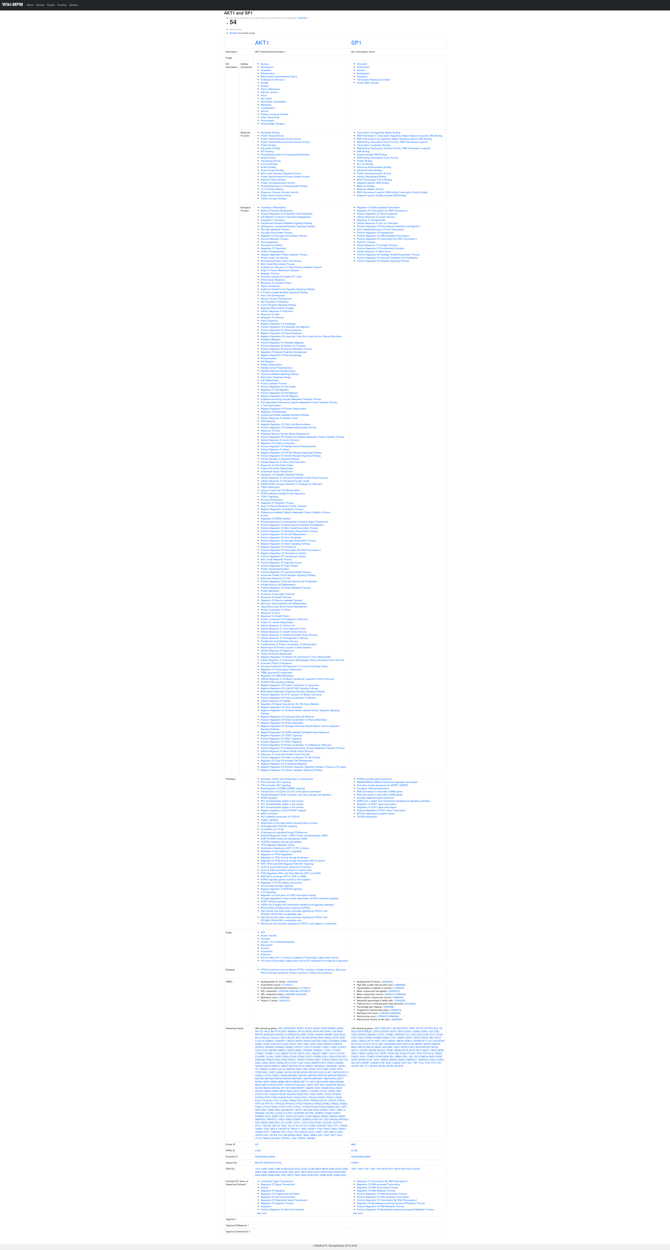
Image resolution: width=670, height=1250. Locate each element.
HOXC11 (408, 1040)
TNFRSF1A (284, 1128)
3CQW (311, 1168)
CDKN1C (259, 1047)
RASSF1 (289, 1110)
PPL (325, 1100)
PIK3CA (312, 1097)
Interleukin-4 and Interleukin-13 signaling (281, 851)
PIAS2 (297, 1097)
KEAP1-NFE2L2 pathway (273, 901)
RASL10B (280, 1110)
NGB (293, 1088)
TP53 (319, 1128)
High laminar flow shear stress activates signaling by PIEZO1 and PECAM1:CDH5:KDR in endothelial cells (294, 912)
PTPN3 (306, 1106)
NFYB (412, 1050)
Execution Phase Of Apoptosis (276, 663)
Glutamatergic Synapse (272, 123)
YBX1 (340, 1135)
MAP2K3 (303, 1075)
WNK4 (314, 1135)
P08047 (355, 1162)
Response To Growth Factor (275, 616)
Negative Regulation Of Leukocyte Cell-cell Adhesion (287, 716)
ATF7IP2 (428, 1028)
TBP (415, 1062)
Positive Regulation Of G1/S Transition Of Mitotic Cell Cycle (291, 694)
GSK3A (259, 1066)
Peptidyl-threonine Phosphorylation (278, 370)
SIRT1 (282, 1116)
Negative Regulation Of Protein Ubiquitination (283, 408)
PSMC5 (344, 1103)
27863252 (400, 1000)
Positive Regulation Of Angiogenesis (375, 232)
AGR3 (324, 1028)
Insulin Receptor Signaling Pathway (278, 304)
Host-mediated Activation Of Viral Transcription (380, 229)
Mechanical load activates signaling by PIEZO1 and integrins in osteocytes (299, 923)
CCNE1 (259, 1044)
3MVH (325, 1168)
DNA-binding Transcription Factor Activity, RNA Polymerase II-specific (392, 142)
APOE (309, 1031)
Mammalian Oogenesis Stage (276, 377)
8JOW (310, 1175)
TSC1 (283, 1132)
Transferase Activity (271, 160)
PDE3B (282, 1094)
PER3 (391, 1053)
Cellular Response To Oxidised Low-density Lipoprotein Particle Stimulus (297, 678)
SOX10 (433, 1059)
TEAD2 (312, 1125)
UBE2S (303, 1132)
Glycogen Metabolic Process (275, 229)
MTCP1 (281, 1084)
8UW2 (323, 1175)
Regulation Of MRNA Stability (276, 518)
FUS (340, 1059)
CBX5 (400, 1031)
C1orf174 (259, 1040)
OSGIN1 (315, 1091)
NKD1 (318, 1088)
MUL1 (304, 1084)
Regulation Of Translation (273, 248)
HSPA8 (417, 1040)
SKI (295, 1116)
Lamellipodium (268, 107)
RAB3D (330, 1106)
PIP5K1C (330, 1097)
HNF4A (400, 1040)
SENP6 (362, 1059)
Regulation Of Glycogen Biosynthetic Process (284, 235)
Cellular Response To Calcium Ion (278, 625)
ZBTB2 (382, 1066)
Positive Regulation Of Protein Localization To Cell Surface (290, 757)
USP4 (340, 1132)
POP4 (300, 1100)
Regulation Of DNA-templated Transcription (378, 207)
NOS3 (339, 1088)
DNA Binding (363, 151)
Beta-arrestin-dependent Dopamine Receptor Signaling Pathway (293, 691)
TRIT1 (267, 1132)
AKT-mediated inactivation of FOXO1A (280, 816)
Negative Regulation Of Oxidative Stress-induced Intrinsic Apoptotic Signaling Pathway (300, 712)
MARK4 (259, 1081)
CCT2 (279, 1044)
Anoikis (264, 515)
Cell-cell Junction (269, 92)
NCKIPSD (331, 1084)
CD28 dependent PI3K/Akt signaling (279, 826)
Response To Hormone (272, 317)
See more (262, 1213)
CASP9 (306, 1040)
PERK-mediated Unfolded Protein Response (283, 493)
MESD (297, 1081)
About (30, 4)
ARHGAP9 (269, 1034)
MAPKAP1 (317, 1078)
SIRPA (275, 1116)
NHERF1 (300, 1088)
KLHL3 (321, 1072)
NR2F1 (354, 1053)
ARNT (303, 1034)
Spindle (264, 82)
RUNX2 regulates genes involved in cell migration (286, 879)
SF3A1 (369, 1059)
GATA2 (280, 1062)
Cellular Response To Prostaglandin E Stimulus (284, 638)
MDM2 (274, 1081)
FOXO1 (317, 1059)
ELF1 (433, 1034)
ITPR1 (340, 1069)
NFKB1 (390, 1050)
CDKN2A (269, 1047)
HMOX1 (309, 1066)
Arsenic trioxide (268, 935)
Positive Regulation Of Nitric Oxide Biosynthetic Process (289, 528)
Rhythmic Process (366, 242)
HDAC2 (363, 1040)
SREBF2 (375, 1062)
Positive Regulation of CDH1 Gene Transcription (381, 810)
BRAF (321, 1037)
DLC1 (308, 1053)
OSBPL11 (305, 1091)
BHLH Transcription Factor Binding (374, 179)
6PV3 (404, 1168)
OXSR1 (332, 1091)
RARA (271, 1110)
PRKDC (335, 1103)
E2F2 (413, 1034)
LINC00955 (389, 1044)
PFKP (268, 1097)
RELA (417, 1056)
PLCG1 (258, 1100)
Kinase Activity (268, 157)
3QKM (271, 1172)
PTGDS (274, 1106)
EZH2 (338, 1056)
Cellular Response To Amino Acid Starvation (283, 462)
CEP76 (308, 1047)
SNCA (281, 1119)
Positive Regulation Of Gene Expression (281, 330)
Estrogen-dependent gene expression (375, 797)
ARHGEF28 (294, 1034)
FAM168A (260, 1059)
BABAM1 (328, 1034)
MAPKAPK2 (330, 1078)
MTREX (405, 1047)
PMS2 (293, 1100)
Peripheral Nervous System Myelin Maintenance (285, 433)
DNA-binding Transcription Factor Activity (378, 157)
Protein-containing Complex (274, 114)
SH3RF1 (337, 1113)
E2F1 (407, 1034)
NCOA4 (341, 1084)
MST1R (266, 1084)
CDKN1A (327, 1044)
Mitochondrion (268, 73)
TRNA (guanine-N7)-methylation (277, 672)
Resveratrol (266, 945)
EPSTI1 (309, 1056)
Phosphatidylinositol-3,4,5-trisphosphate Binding (285, 154)
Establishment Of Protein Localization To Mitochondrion (289, 644)
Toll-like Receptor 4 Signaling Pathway (280, 458)
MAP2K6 (332, 1075)
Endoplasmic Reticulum (273, 79)
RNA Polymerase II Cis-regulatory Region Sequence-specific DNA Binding (394, 138)
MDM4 (281, 1081)
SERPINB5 (299, 1113)
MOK (326, 1081)
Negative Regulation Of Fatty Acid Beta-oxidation (285, 424)
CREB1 (298, 1050)
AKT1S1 (259, 1031)
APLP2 (301, 1031)
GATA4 (424, 1037)
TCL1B (298, 1125)
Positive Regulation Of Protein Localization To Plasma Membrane (294, 719)
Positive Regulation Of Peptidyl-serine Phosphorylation (288, 446)
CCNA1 (408, 1031)
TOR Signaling (268, 421)
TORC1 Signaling (269, 496)
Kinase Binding (268, 167)
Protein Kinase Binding (272, 170)
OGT (377, 1053)
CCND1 (424, 1031)
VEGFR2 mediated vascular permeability (281, 841)
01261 (258, 1150)
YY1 (367, 1066)
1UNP (264, 1168)
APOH (316, 1031)
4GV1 (297, 1172)
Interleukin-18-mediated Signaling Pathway (282, 474)
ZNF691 (302, 1138)
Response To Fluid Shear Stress (277, 465)
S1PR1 (289, 1113)
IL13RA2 (272, 1069)
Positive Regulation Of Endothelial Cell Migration (285, 326)
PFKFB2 (259, 1097)
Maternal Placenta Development (277, 210)
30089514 (395, 1009)
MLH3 (320, 1081)
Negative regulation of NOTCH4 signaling (281, 888)
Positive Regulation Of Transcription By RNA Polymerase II (291, 550)
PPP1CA (259, 1103)
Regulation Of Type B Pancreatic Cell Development (286, 760)
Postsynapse (267, 120)
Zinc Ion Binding (365, 164)
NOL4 (332, 1088)
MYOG (434, 1047)
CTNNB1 (269, 1053)
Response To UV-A (270, 612)
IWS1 (265, 1072)
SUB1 (389, 1062)
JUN (434, 1040)
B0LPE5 (259, 1162)
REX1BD (307, 1110)
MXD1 (310, 1084)
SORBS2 (307, 1119)
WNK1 (306, 1135)
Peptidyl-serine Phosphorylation (277, 367)
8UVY (316, 1175)
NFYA (405, 1050)
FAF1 (344, 1056)
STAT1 (290, 1122)
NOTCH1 (259, 1091)
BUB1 (343, 1037)
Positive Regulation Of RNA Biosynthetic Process (382, 1193)
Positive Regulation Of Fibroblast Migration (282, 342)
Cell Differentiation (270, 380)
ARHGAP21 (402, 1028)
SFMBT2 (319, 1113)
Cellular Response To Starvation (277, 311)
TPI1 (439, 1062)
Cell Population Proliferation (275, 301)
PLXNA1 (284, 1100)
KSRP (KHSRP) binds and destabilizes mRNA (284, 838)
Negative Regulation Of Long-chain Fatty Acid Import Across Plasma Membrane (301, 336)
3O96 (331, 1168)
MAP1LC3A (409, 1044)
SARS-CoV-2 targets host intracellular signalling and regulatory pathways (297, 904)
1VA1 (366, 1168)
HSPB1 (342, 1066)
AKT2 (267, 1031)
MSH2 (258, 1084)
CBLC (325, 1040)
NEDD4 (267, 1088)
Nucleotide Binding (270, 132)
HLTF (384, 1040)
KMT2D (337, 1072)
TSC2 (290, 1132)
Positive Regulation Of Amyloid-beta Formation (380, 248)
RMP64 (424, 1056)
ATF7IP (420, 1028)
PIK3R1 (321, 1097)
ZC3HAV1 (276, 1138)
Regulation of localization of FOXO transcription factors (288, 895)
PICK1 (304, 1097)
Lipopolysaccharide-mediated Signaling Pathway (285, 414)
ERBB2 (317, 1056)
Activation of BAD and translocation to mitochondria (287, 778)
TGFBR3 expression (367, 816)
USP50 (258, 1135)
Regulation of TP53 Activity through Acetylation (285, 857)
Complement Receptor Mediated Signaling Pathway (286, 223)
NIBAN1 (310, 1088)
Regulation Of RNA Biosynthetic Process (377, 1187)
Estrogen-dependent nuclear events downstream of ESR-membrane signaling (299, 898)
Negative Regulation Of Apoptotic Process (282, 509)
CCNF (266, 1044)
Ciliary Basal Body (270, 117)
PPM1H (341, 1100)
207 (257, 1144)
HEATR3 (293, 1066)
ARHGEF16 (281, 1034)
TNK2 (304, 1128)
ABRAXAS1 (290, 1028)
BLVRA (306, 1037)
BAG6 (342, 1034)
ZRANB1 (311, 1138)
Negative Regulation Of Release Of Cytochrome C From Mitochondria (296, 656)
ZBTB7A (398, 1066)
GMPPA (315, 1062)
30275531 (305, 991)
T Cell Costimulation (271, 405)
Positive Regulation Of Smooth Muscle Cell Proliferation (289, 581)
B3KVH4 (268, 1162)
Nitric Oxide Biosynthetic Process (278, 264)
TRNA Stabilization (270, 487)
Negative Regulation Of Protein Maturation (282, 722)
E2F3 (420, 1034)
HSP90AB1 (332, 1066)
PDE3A (273, 1094)
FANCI (277, 1059)
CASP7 (393, 1031)
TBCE (284, 1125)
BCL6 (354, 1031)
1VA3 (378, 1168)
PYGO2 (322, 1106)
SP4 (358, 1062)
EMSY (279, 1056)
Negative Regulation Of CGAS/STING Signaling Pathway (289, 688)
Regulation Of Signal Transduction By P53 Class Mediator (290, 704)
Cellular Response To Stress (275, 449)
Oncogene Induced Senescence (373, 788)
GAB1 (258, 1062)
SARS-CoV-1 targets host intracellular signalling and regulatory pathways (393, 800)
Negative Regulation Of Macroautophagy (281, 355)
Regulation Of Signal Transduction (278, 1184)
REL (411, 1056)
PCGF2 (259, 1094)
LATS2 (267, 1075)
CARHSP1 (280, 1040)
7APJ (283, 1175)
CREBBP (307, 1050)
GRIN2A (339, 1062)
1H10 (257, 1168)
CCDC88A (334, 1040)
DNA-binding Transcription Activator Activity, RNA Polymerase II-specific (393, 148)
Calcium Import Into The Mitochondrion (280, 490)
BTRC (336, 1037)
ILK (284, 1069)
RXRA (354, 1059)
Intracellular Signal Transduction (277, 471)
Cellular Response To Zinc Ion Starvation (377, 223)
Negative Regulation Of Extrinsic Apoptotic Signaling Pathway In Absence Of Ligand (303, 766)
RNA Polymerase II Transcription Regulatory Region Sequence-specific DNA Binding (399, 135)
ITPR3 (258, 1072)
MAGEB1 (293, 1075)
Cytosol (264, 85)
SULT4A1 (327, 1122)
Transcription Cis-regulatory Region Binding (378, 132)
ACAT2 (308, 1028)
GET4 (287, 1062)
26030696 (388, 1006)
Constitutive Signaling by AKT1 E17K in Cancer (285, 848)
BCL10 (258, 1037)
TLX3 (421, 1062)
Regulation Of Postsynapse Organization (281, 669)
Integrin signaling (269, 819)
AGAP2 (317, 1028)
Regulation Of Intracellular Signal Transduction (284, 1200)
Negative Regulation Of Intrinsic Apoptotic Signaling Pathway (291, 770)
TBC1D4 (267, 1125)
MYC (316, 1084)
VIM (285, 1135)
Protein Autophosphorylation (275, 568)
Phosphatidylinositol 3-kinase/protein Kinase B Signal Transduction (294, 521)
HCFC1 (437, 1037)
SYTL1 (258, 1125)
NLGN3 (325, 1088)
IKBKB (263, 1069)
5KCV (304, 1172)
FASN (284, 1059)
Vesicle (264, 111)
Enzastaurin (267, 951)
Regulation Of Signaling (272, 1190)
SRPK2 (264, 1122)
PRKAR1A (308, 1103)
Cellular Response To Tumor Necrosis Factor (283, 628)
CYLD (277, 1053)
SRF (383, 1062)
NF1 (283, 1088)
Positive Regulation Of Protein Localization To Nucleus (288, 697)
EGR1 (426, 1034)
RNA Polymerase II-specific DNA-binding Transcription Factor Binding (392, 192)
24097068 (284, 991)
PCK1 (266, 1094)
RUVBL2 (270, 1113)
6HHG (330, 1172)
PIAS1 (289, 1097)
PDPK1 (320, 1094)
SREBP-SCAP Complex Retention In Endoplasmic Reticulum (291, 484)
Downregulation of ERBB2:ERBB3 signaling (283, 788)
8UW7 (330, 1175)
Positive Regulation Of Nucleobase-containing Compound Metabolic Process (395, 1209)
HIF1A (301, 1066)
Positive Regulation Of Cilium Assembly (281, 537)
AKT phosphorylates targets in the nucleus (282, 807)
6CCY (317, 1172)
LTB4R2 (284, 1075)
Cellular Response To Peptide (276, 700)
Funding (61, 4)
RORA (439, 1056)
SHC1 (377, 1059)
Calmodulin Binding (270, 148)
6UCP (417, 1168)
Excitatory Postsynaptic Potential (278, 594)
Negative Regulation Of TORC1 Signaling (281, 735)
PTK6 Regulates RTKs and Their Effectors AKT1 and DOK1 (291, 873)
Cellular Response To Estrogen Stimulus (377, 245)
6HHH (337, 1172)
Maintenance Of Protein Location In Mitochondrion (286, 647)
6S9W (271, 1175)
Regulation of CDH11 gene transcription (377, 804)
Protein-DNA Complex (368, 82)
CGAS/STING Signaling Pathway (277, 682)
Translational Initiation (272, 245)
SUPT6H (337, 1122)
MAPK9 (308, 1078)
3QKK (258, 1172)
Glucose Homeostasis (272, 499)
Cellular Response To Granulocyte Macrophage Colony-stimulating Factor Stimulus (302, 660)
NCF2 (323, 1084)
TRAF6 (326, 1128)
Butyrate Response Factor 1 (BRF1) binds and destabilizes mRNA (294, 835)
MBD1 (354, 1047)
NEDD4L (276, 1088)
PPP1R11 (270, 1103)
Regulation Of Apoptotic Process (277, 502)
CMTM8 (272, 1050)
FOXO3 (325, 1059)
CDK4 (313, 1044)
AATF (377, 1028)
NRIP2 (282, 1091)
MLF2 (313, 1081)
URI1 (326, 1132)
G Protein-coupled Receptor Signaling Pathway (284, 292)
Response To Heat (270, 314)
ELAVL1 (271, 1056)
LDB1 (381, 1044)
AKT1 (262, 42)
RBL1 (405, 1056)
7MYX (290, 1175)
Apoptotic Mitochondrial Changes (277, 308)
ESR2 (332, 1056)
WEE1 (299, 1135)
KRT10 (344, 1072)
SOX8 (441, 1059)
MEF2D (289, 1081)
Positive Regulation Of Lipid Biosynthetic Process (286, 572)
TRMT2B (275, 1132)
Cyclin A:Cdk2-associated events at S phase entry (286, 870)
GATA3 (416, 1037)
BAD (336, 1034)
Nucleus (265, 63)
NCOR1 (364, 1050)
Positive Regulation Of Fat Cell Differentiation (283, 534)
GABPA (401, 1037)
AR (334, 1031)
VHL (280, 1135)
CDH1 (300, 1044)
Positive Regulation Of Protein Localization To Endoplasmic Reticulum (296, 744)
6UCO (410, 1168)
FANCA (269, 1059)
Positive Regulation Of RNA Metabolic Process (380, 1206)
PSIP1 (363, 1056)
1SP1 (354, 1168)
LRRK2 (275, 1075)
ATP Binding (267, 151)
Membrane (266, 104)
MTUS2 (296, 1084)
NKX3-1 (426, 1050)
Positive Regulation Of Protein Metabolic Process (286, 587)
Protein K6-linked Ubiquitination (276, 653)
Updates (73, 4)
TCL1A (291, 1125)
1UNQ (271, 1168)
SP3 (326, 1119)
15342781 (302, 17)
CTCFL (380, 1034)
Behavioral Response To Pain (276, 578)
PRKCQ (318, 1103)
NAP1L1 (355, 1050)
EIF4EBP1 (260, 1056)
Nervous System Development (276, 298)
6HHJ (258, 1175)
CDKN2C (288, 1047)
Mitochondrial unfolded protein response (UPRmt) (285, 907)
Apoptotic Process (270, 273)
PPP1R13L (428, 1053)
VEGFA (273, 1135)
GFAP (294, 1062)
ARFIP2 (259, 1034)
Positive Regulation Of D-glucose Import (281, 562)
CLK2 (265, 1050)
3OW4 (345, 1168)
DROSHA (399, 1034)
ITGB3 (325, 1069)
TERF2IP (321, 1125)
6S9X (277, 1175)
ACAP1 (300, 1028)
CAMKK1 (269, 1040)
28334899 (290, 994)
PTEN (266, 1106)
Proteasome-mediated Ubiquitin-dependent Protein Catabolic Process (295, 512)
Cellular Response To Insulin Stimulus (280, 440)
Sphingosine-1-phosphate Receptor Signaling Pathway (288, 226)
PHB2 (274, 1097)
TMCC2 (273, 1128)
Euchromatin (363, 67)
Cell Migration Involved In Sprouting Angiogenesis (286, 216)
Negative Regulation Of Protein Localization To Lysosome (290, 685)
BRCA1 (328, 1037)
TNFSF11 (295, 1128)
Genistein (265, 938)
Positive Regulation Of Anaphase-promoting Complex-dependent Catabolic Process (303, 748)
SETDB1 (309, 1113)
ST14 (283, 1122)
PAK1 (339, 1091)
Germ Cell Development (273, 295)
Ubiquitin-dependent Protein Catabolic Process (284, 254)
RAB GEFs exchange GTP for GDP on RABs (283, 876)
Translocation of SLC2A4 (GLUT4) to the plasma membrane (291, 791)
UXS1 (266, 1135)
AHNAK (332, 1028)
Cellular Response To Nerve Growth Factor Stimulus (287, 751)
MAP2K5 (322, 1075)
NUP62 (370, 1053)
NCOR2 (259, 1088)
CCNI (273, 1044)
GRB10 (330, 1062)
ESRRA (368, 1037)
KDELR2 (312, 1072)
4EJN (278, 1172)
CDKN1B (337, 1044)
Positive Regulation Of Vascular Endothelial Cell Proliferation (387, 257)
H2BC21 (276, 1066)
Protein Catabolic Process (274, 383)
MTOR (288, 1084)
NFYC (419, 1050)
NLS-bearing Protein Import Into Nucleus (281, 260)
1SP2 (360, 1168)
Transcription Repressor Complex (373, 79)
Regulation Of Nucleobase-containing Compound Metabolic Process (391, 1203)
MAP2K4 (312, 1075)
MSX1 (397, 1047)
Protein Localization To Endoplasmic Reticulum (284, 619)
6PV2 (397, 1168)
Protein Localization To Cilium (276, 609)
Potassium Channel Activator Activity (280, 192)
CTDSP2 (336, 1050)
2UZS (297, 1168)
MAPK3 (428, 1044)
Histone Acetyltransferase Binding (374, 167)
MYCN (419, 1047)
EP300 (292, 1056)
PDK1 (306, 1094)
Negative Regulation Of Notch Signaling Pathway (285, 543)
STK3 (305, 1122)
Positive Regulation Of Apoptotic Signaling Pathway (383, 260)
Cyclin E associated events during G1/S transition (286, 866)
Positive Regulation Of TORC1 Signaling (281, 738)
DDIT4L (301, 1053)
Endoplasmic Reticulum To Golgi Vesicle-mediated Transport (291, 267)
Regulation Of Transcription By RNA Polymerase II (382, 210)
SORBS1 (297, 1119)
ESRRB (377, 1037)
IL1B (429, 1040)
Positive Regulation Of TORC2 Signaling (281, 741)
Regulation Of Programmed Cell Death (280, 1193)
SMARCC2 (423, 1059)
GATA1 (272, 1062)
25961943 (294, 991)
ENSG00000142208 (265, 1156)
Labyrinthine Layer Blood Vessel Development (284, 606)
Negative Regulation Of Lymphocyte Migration (284, 763)
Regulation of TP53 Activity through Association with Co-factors (293, 860)
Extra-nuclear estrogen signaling (277, 885)
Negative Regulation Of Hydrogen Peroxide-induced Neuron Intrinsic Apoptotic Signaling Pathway (300, 727)
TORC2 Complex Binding (273, 198)
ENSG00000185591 (361, 1156)
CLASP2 (342, 1047)
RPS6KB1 (260, 1113)
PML (397, 1053)
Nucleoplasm (267, 67)
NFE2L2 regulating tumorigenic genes (376, 813)
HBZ (431, 1037)
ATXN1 (310, 1034)
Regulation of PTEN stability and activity (281, 882)
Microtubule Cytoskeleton (273, 101)
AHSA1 (340, 1028)
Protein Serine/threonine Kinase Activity (281, 138)
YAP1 (333, 1135)
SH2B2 (328, 1113)
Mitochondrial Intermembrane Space (279, 76)
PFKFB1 (337, 1094)
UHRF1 (319, 1132)
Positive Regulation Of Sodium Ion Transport (283, 345)
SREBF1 (365, 1062)
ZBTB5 (390, 1066)
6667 (353, 1144)
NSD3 (290, 1091)
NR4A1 (268, 1091)
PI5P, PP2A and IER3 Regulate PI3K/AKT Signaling (287, 863)
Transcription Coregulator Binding (373, 145)
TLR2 (266, 1128)
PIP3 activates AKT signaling (276, 782)
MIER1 (378, 1047)
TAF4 (404, 1062)
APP (322, 1031)
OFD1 (296, 1091)
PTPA (281, 1106)
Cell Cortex (266, 98)
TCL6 (305, 1125)
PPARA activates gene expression (374, 778)
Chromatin (362, 63)
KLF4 (368, 1044)
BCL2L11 (276, 1037)
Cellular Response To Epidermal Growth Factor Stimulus (289, 634)
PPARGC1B (316, 1100)
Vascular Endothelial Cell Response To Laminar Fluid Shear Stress (294, 666)
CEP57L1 (299, 1047)
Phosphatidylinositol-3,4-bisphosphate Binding (284, 186)
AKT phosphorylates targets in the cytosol (282, 800)
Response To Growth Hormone (276, 597)
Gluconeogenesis (269, 242)
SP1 (356, 42)
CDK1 (306, 1044)
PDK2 (313, 1094)
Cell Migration (267, 361)
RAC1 (338, 1106)
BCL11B (438, 1028)
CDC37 (292, 1044)
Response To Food (270, 430)
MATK (267, 1081)
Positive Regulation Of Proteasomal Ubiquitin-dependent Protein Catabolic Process (302, 436)
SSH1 (277, 1122)
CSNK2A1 (318, 1050)
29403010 (394, 991)
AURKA (319, 1034)
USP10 (333, 1132)
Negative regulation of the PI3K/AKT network (283, 810)
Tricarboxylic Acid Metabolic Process (279, 641)
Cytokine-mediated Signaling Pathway (280, 374)
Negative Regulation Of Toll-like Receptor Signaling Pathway (291, 452)
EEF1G (333, 1053)
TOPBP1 (311, 1128)
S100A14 (280, 1113)
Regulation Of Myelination (274, 411)
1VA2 (372, 1168)
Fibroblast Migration (271, 339)
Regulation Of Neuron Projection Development (284, 352)
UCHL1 (311, 1132)
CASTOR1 (316, 1040)
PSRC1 (259, 1106)
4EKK (285, 1172)
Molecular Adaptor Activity (370, 189)
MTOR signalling (269, 797)
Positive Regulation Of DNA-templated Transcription (383, 235)
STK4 (311, 1122)
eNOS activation (269, 813)
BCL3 (284, 1037)
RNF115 (341, 1110)
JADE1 (272, 1072)
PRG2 (299, 1103)
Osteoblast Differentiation (273, 207)
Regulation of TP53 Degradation (277, 854)
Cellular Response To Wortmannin (374, 251)
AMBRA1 (292, 1031)
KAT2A (288, 1072)
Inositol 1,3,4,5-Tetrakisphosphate (278, 941)
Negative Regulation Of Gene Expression (281, 333)
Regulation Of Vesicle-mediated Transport (282, 600)
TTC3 (296, 1132)
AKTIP (274, 1031)
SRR (271, 1122)
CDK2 (354, 1034)
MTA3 (273, 1084)
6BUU (310, 1172)
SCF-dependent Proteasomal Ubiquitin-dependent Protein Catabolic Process (299, 402)
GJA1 (301, 1062)
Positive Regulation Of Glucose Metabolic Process (286, 348)
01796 (354, 1150)
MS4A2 (340, 1081)
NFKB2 (398, 1050)
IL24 (279, 1069)
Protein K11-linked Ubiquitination (277, 622)
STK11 (297, 1122)
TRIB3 (334, 1128)
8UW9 (337, 1175)
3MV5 (318, 1168)
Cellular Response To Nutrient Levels (279, 418)
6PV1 (391, 1168)
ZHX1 (294, 1138)
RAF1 (344, 1106)
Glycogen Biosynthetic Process (277, 232)
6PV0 (385, 1168)
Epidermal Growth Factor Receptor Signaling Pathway (288, 289)
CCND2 (343, 1040)
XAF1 (320, 1135)
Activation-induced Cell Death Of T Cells (281, 276)
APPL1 (328, 1031)
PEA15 (328, 1094)
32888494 (284, 997)
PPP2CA (280, 1103)
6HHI (343, 1172)
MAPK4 (278, 1078)
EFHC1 (341, 1053)
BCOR (361, 1031)
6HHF (323, 1172)
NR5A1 (362, 1053)
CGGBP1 (317, 1047)
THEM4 (343, 1125)
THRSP (259, 1128)
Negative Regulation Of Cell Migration (280, 396)
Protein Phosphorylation (273, 251)
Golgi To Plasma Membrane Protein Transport (284, 506)
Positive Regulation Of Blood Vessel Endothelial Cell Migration (292, 524)
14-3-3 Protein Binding (272, 189)
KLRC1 (328, 1072)
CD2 (431, 1031)
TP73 (433, 1062)
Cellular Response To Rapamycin (277, 650)
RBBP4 (398, 1056)
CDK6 (320, 1044)
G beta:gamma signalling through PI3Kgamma (284, 832)
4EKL (291, 1172)
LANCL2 (259, 1075)
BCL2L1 (267, 1037)
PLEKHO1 (268, 1100)
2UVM (284, 1168)
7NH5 (303, 1175)
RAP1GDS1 (261, 1110)
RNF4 (432, 1056)
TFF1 (336, 1125)
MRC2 (332, 1081)
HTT (257, 1069)
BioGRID (234, 32)
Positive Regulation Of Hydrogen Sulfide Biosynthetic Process (388, 254)
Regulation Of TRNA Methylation (277, 675)
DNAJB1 (316, 1053)
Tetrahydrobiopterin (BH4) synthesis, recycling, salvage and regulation (296, 794)
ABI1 (280, 1028)
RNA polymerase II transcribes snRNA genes (380, 791)
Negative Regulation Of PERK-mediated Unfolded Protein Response (295, 732)
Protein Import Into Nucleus (274, 257)
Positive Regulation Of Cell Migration (279, 392)
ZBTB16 (374, 1066)
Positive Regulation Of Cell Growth (278, 386)
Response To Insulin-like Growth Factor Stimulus (285, 754)
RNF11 (333, 1110)
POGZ (403, 1053)
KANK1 (280, 1072)
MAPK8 (287, 1078)
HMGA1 (392, 1040)
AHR (383, 1028)
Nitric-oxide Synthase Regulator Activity (281, 173)
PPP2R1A (290, 1103)
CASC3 (290, 1040)
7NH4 (297, 1175)
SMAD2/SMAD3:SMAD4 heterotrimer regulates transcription (387, 782)
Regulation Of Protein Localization (278, 443)
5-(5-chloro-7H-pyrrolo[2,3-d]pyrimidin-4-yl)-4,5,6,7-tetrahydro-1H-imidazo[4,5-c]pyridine (304, 960)
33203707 (284, 1000)
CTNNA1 (259, 1053)
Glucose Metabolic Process (275, 238)
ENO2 (286, 1056)
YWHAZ (266, 1138)
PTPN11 (297, 1106)
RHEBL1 (324, 1110)
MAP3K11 (343, 1075)
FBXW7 (301, 1059)
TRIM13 (342, 1128)
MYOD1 (427, 1047)
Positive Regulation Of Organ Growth (279, 565)
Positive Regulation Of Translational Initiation (283, 556)
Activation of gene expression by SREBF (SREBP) (382, 785)
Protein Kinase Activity (272, 135)
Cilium (264, 95)
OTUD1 (323, 1091)
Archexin (265, 948)
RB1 (392, 1056)
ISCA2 (312, 1069)
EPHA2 (300, 1056)
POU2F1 (411, 1053)
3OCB (338, 1168)
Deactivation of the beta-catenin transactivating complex (289, 822)
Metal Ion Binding (365, 186)
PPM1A (332, 1100)
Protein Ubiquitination (271, 364)
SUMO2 (396, 1062)
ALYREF (282, 1031)
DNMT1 (325, 1053)
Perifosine (266, 954)
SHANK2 (259, 1116)
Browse (40, 4)
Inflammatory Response (273, 279)
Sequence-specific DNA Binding (373, 182)
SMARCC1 (272, 1119)
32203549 (292, 981)
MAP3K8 (269, 1078)
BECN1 (291, 1037)
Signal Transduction (271, 286)
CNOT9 (290, 1050)
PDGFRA (291, 1094)
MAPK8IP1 (297, 1078)
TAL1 (409, 1062)
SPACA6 (333, 1119)
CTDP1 (327, 1050)
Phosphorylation (269, 358)
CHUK (334, 1047)
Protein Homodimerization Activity (278, 182)
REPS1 (299, 1110)
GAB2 (265, 1062)
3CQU (304, 1168)
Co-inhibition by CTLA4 (272, 829)
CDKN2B (279, 1047)
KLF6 (374, 1044)
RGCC (316, 1110)
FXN (345, 1059)
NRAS (275, 1091)
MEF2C (362, 1047)
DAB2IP (285, 1053)
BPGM (313, 1037)
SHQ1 (268, 1116)
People (51, 4)
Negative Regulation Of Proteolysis (278, 546)
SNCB (288, 1119)
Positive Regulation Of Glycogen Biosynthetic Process (288, 540)
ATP (263, 932)
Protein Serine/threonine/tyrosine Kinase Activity (285, 142)
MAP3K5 (259, 1078)
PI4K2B (282, 1097)
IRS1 (305, 1069)
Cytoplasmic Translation (273, 220)
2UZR (291, 1168)
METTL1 (305, 1081)
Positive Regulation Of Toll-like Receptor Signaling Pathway (291, 455)
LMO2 (399, 1044)
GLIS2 (307, 1062)
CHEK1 (326, 1047)
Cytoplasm (266, 70)
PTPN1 (288, 1106)
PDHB (299, 1094)
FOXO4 (333, 1059)
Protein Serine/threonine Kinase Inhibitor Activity (285, 176)
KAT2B (296, 1072)
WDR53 (292, 1135)
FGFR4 (309, 1059)
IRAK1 (299, 1069)
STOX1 (318, 1122)
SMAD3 (325, 1116)
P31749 (277, 1162)
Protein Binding (268, 145)
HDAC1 (355, 1040)
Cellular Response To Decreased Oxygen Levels (285, 480)
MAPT (340, 1078)
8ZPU (343, 1175)
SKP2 (301, 1116)
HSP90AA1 (319, 1066)
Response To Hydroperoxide (371, 220)
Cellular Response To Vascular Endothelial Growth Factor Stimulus (294, 477)
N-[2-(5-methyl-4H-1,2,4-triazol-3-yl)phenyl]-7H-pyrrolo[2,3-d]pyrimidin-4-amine (300, 957)
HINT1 (377, 1040)
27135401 (287, 984)
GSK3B (267, 1066)
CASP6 (385, 1031)
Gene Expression (269, 320)
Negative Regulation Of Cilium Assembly (281, 707)
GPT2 (323, 1062)
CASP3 (298, 1040)
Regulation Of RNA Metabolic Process (376, 1190)
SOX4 (315, 1119)
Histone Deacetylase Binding (371, 176)
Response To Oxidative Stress (276, 282)
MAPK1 (419, 1044)
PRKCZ (326, 1103)
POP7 (307, 1100)
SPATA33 (343, 1119)
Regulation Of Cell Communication (278, 1196)
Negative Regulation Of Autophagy (278, 323)
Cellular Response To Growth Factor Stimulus (284, 631)
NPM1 (441, 1050)
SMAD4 (333, 1116)
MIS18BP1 (388, 1047)
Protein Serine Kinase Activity (276, 195)
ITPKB (332, 1069)
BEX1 (299, 1037)
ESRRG (386, 1037)
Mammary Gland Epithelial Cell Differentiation (283, 603)
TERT (330, 1125)
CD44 (285, 1044)
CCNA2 (416, 1031)
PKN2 (339, 1097)
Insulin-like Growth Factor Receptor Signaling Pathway (288, 575)
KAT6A (303, 1072)
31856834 (398, 987)
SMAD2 (316, 1116)
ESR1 (325, 1056)
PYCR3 (314, 1106)
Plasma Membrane (270, 89)
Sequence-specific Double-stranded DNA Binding (381, 195)
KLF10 (361, 1044)
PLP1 (277, 1100)
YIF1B (258, 1138)
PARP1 (383, 1053)
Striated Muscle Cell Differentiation (278, 584)
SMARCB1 (260, 1119)
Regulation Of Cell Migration (275, 389)
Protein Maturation (270, 590)
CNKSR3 (281, 1050)
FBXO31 (292, 1059)
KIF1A (354, 1044)
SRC (257, 1122)
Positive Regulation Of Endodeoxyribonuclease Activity (289, 427)
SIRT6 (289, 1116)
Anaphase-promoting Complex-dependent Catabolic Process (291, 399)
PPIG (419, 1053)
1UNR (277, 1168)
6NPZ (264, 1175)
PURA (379, 1056)
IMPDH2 (290, 1069)
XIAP (327, 1135)
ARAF (340, 1031)
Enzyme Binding (269, 164)
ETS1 (393, 1037)
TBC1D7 (276, 1125)
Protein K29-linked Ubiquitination (277, 468)
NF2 (288, 1088)
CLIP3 (258, 1050)
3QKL (265, 1172)
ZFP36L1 (286, 1138)
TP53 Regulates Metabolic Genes (278, 844)
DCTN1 (293, 1053)
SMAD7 (342, 1116)
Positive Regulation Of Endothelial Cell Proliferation (286, 213)
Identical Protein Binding (273, 179)
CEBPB (362, 1034)
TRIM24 (259, 1132)
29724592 (410, 1003)
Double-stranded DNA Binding (372, 154)
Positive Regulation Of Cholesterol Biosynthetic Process (289, 531)
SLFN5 (308, 1116)
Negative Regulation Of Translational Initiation (284, 553)
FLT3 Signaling (268, 892)
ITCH (318, 1069)
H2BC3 (284, 1066)
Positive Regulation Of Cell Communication (282, 1209)
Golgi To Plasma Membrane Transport (280, 270)
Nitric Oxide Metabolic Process (276, 559)
